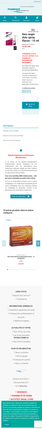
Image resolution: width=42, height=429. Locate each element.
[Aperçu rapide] (35, 225)
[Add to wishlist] (30, 112)
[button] (7, 269)
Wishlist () (38, 1)
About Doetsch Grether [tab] (13, 136)
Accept (6, 424)
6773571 (21, 261)
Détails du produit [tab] (11, 131)
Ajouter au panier (32, 105)
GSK (21, 260)
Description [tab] (8, 126)
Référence (25, 44)
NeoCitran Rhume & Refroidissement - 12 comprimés (21, 257)
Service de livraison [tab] (11, 140)
